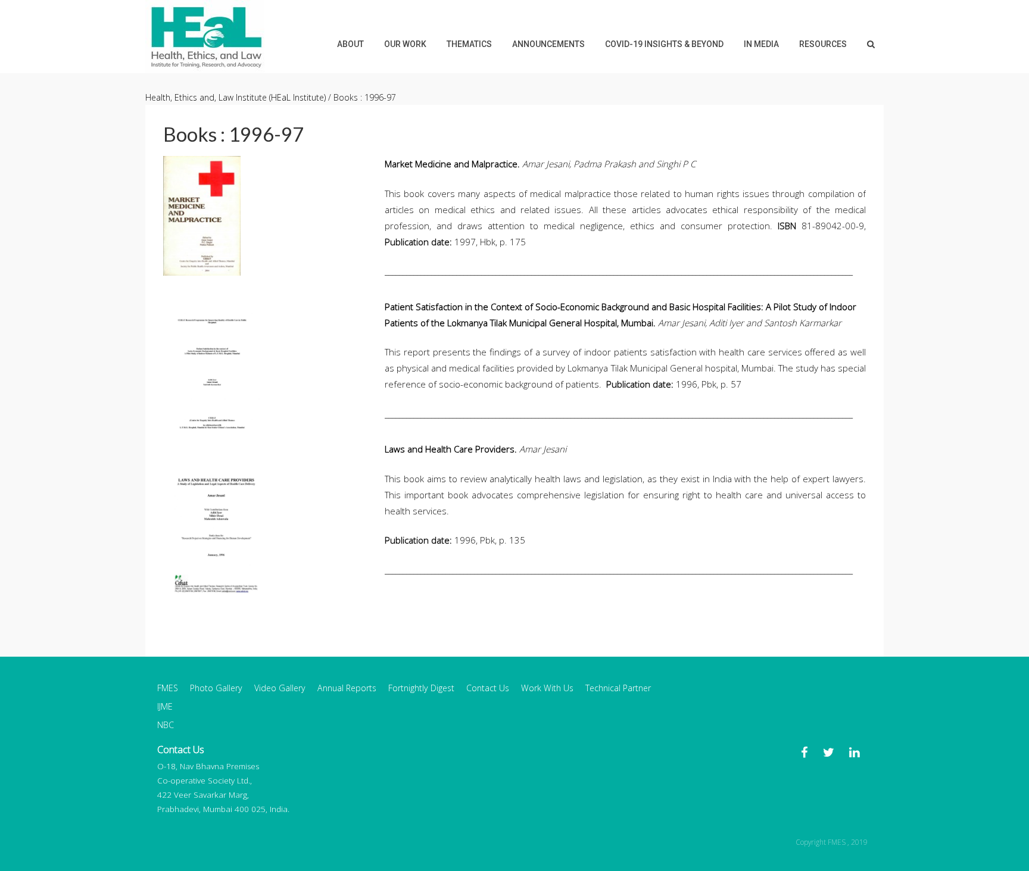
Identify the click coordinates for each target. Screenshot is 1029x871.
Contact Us (487, 688)
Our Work (405, 44)
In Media (761, 44)
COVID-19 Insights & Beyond (664, 44)
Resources (823, 44)
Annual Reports (346, 688)
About (350, 44)
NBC (165, 724)
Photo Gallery (216, 688)
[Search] (871, 44)
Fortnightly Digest (421, 688)
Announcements (548, 44)
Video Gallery (279, 688)
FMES (167, 688)
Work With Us (547, 688)
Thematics (469, 44)
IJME (165, 706)
